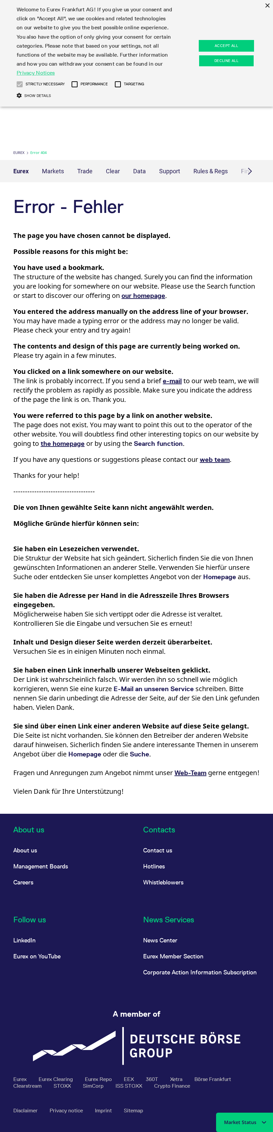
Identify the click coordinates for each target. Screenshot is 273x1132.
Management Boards (40, 866)
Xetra (177, 1079)
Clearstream (28, 1086)
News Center (160, 940)
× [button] (267, 5)
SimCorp (94, 1086)
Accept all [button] (226, 46)
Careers (23, 882)
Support (169, 171)
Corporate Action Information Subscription (200, 972)
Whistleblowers (163, 882)
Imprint (104, 1110)
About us (25, 850)
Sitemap (133, 1110)
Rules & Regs (210, 171)
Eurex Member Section (173, 956)
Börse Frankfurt (212, 1079)
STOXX (63, 1086)
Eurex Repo (99, 1079)
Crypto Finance (172, 1086)
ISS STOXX (129, 1086)
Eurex (18, 152)
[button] (19, 84)
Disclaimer (26, 1110)
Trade (85, 171)
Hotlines (154, 866)
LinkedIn (24, 940)
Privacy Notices (36, 73)
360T (152, 1079)
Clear (113, 171)
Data (139, 171)
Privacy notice (67, 1110)
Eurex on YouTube (37, 956)
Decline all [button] (226, 61)
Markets (53, 171)
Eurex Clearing (56, 1079)
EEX (129, 1079)
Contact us (157, 850)
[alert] (136, 53)
